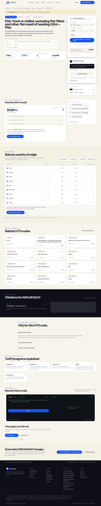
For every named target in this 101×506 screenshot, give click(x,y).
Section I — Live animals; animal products (21, 8)
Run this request (74, 69)
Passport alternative (68, 473)
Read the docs (25, 435)
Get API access (83, 74)
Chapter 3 (34, 8)
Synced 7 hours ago (78, 503)
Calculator (31, 2)
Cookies (82, 475)
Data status (49, 477)
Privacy (82, 473)
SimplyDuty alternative (69, 475)
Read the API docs (73, 80)
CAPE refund (49, 479)
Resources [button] (50, 2)
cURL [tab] (10, 397)
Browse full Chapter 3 (87, 230)
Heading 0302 (41, 8)
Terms (82, 471)
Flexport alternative (68, 489)
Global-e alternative (68, 483)
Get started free (86, 2)
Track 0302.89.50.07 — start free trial (82, 40)
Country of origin (73, 22)
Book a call (58, 2)
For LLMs (32, 477)
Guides (48, 471)
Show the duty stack (14, 136)
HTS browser (32, 473)
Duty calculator (33, 471)
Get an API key (11, 435)
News (47, 473)
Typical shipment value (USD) (76, 28)
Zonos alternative (67, 471)
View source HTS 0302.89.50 (43, 12)
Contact (48, 481)
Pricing (37, 2)
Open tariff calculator (74, 121)
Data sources (83, 477)
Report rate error (61, 61)
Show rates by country (14, 212)
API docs (43, 2)
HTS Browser (8, 8)
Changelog (49, 475)
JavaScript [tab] (22, 397)
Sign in (76, 2)
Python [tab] (15, 397)
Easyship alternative (68, 477)
